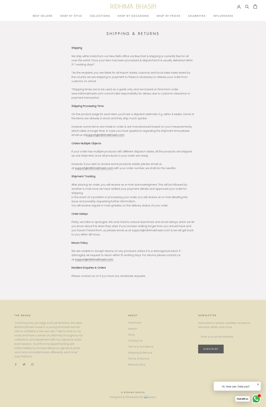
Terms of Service (138, 358)
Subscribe (210, 349)
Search (132, 329)
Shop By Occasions (133, 16)
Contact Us (135, 340)
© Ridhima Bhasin (133, 392)
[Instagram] (32, 364)
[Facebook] (15, 364)
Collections (100, 16)
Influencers (223, 16)
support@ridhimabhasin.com (105, 135)
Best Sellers (43, 16)
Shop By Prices (168, 16)
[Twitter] (24, 364)
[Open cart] (255, 6)
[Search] (247, 6)
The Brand (134, 323)
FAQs (131, 335)
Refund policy (136, 364)
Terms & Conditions (140, 346)
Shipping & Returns (140, 352)
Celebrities (197, 16)
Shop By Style (71, 16)
